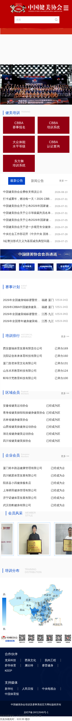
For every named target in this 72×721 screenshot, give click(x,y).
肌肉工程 (51, 660)
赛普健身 (48, 665)
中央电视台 (49, 688)
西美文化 (31, 660)
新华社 (9, 688)
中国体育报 (12, 694)
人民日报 (28, 688)
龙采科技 (11, 660)
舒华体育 (11, 665)
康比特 (29, 665)
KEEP (9, 670)
